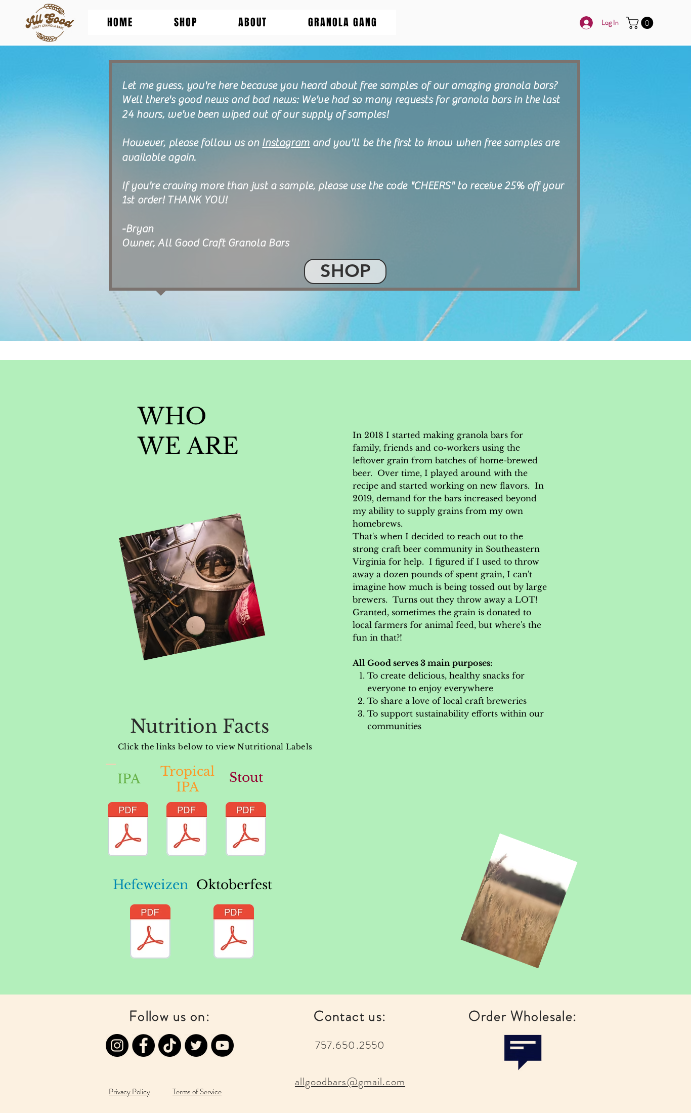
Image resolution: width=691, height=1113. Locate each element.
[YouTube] (222, 1045)
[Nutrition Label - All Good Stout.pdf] (246, 830)
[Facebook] (143, 1045)
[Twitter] (196, 1045)
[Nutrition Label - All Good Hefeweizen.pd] (150, 932)
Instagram (286, 142)
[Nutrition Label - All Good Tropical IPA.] (186, 830)
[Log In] (584, 22)
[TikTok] (169, 1045)
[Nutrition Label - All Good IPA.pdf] (128, 830)
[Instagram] (117, 1045)
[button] (185, 22)
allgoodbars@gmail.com (350, 1081)
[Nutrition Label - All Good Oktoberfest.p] (233, 932)
